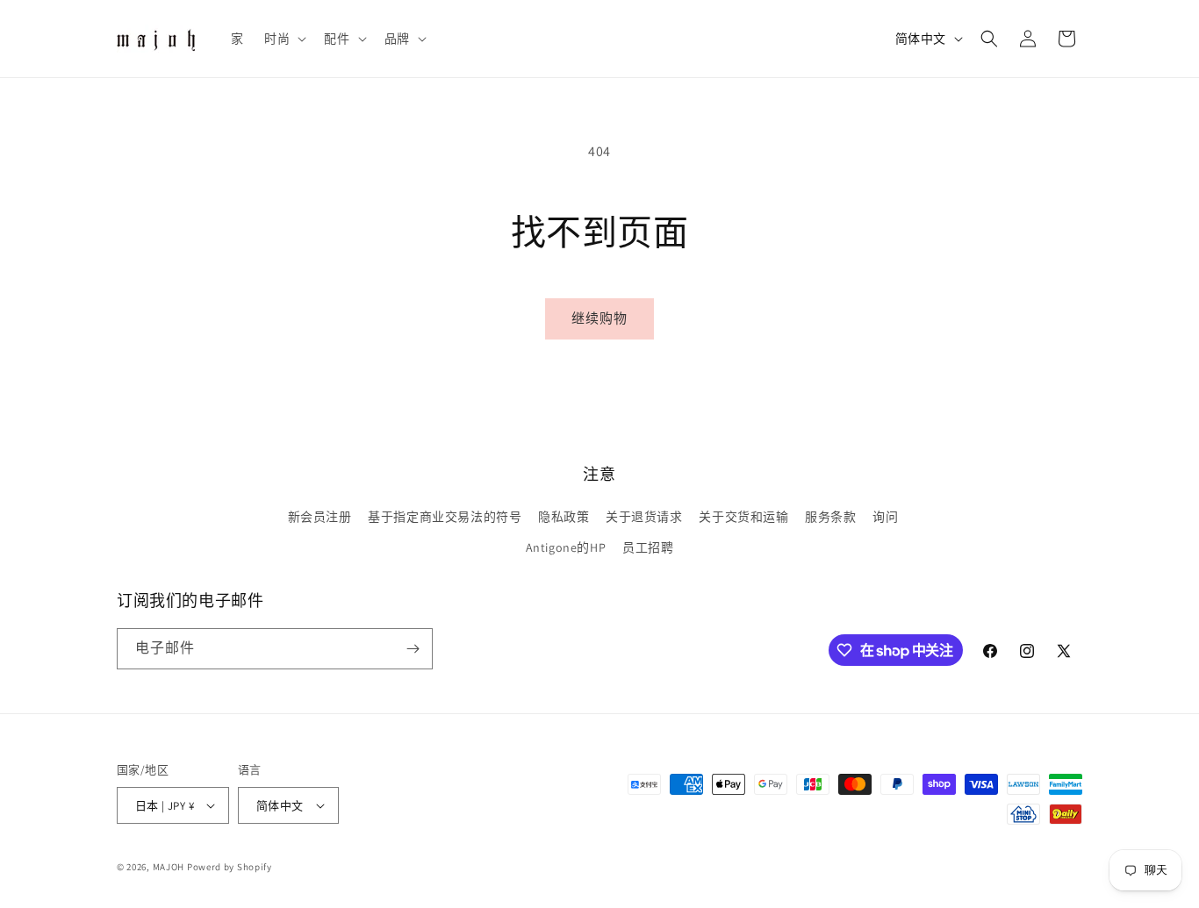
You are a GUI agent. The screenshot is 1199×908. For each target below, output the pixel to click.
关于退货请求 (644, 517)
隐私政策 (563, 517)
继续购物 (599, 318)
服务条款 (830, 517)
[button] (283, 38)
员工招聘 (647, 547)
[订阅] (412, 648)
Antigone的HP (566, 547)
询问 (885, 517)
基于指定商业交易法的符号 (444, 517)
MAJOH (169, 867)
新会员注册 (320, 517)
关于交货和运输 (743, 517)
